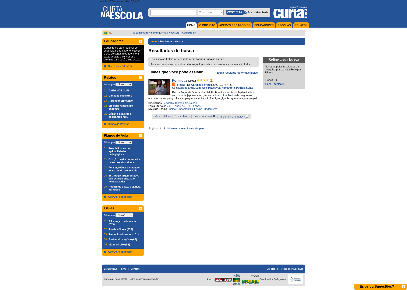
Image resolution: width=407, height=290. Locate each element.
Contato (135, 269)
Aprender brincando (121, 100)
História (179, 103)
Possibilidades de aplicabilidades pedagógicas (119, 151)
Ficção (181, 84)
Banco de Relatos (118, 124)
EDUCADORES (264, 25)
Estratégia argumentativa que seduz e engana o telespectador (124, 178)
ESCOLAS (284, 25)
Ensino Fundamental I (180, 109)
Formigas (179, 80)
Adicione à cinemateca (232, 116)
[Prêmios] (211, 80)
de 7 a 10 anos (172, 106)
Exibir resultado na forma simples (237, 72)
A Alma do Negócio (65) (123, 239)
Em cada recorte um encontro (121, 107)
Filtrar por (109, 84)
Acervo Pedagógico (120, 196)
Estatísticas (110, 269)
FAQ (123, 269)
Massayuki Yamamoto (221, 87)
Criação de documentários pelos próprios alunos (125, 161)
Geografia (168, 103)
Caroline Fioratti (200, 84)
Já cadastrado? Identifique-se (149, 32)
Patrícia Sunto (244, 87)
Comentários (182, 116)
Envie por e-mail (203, 116)
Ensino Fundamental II (207, 109)
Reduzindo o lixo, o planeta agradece (125, 188)
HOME (191, 25)
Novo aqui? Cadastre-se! (183, 32)
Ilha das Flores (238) (121, 229)
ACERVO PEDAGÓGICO (235, 25)
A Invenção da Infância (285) (122, 223)
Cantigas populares (120, 95)
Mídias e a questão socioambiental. (120, 115)
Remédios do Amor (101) (124, 234)
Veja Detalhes (163, 116)
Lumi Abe (201, 87)
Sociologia (191, 103)
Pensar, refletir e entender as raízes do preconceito (124, 169)
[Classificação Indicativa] (173, 84)
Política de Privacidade (291, 269)
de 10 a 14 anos (191, 106)
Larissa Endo (186, 87)
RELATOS (301, 25)
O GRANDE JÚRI (119, 90)
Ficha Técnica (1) (275, 84)
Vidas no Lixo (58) (119, 244)
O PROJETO (207, 25)
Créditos (271, 269)
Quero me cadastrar (120, 66)
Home (154, 41)
